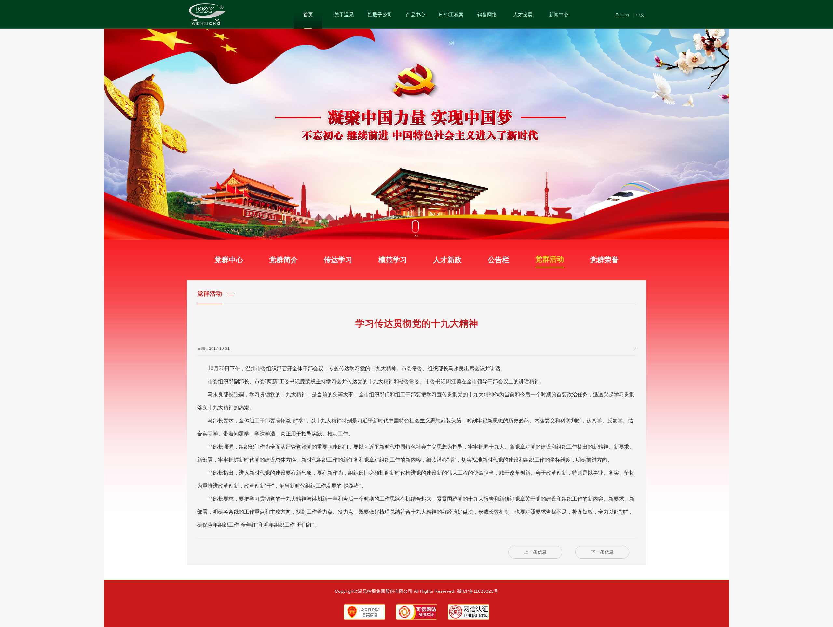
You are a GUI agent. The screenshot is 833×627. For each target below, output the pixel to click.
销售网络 (487, 14)
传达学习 (338, 260)
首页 (308, 14)
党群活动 (549, 267)
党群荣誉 (604, 260)
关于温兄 (344, 14)
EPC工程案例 (451, 29)
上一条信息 (535, 552)
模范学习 (392, 260)
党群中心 (228, 260)
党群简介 (283, 260)
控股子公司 (380, 14)
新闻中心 (558, 14)
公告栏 (498, 260)
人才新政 (447, 260)
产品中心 (415, 14)
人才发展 (523, 14)
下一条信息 (602, 552)
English (622, 15)
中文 (640, 15)
